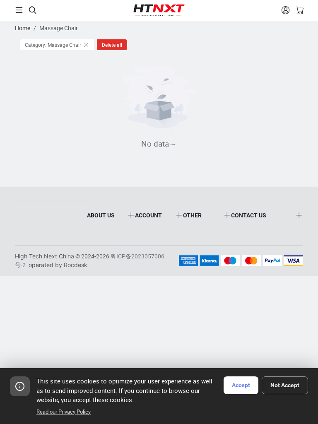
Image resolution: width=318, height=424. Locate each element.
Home (22, 28)
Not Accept (284, 385)
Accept (241, 385)
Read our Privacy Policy (63, 411)
